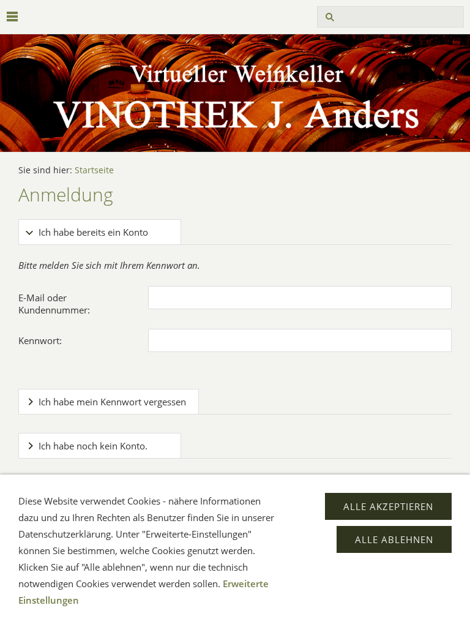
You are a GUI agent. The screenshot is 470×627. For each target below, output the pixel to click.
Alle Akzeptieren (388, 506)
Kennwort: (40, 340)
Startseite (94, 170)
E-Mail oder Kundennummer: (54, 303)
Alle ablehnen (394, 539)
